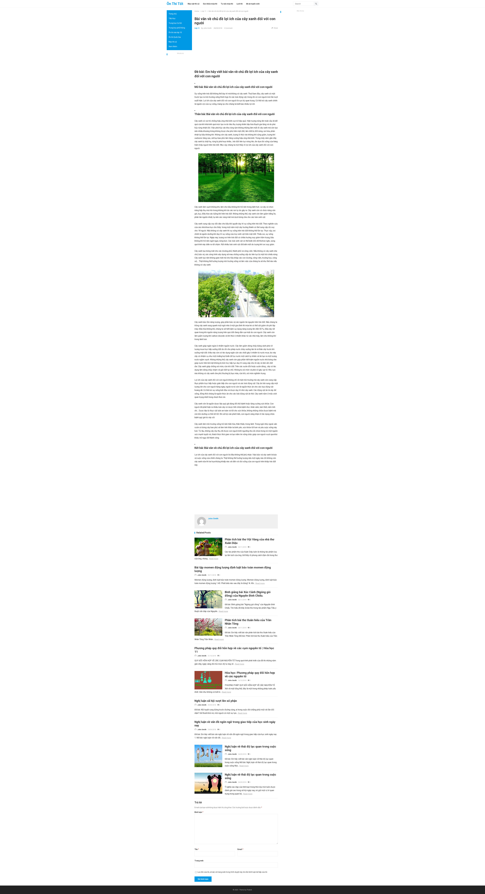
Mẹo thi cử (173, 42)
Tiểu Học (172, 18)
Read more (213, 559)
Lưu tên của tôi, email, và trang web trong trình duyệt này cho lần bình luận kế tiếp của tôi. (233, 872)
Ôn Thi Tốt (175, 4)
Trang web (199, 861)
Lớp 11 (203, 11)
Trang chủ (173, 14)
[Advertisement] (179, 93)
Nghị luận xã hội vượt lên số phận (216, 700)
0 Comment (228, 28)
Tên (197, 849)
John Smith (207, 28)
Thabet (249, 890)
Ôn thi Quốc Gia (175, 37)
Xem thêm (173, 46)
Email (240, 849)
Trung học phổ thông (177, 28)
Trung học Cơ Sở (175, 23)
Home (197, 11)
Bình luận (199, 812)
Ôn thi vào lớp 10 (175, 32)
